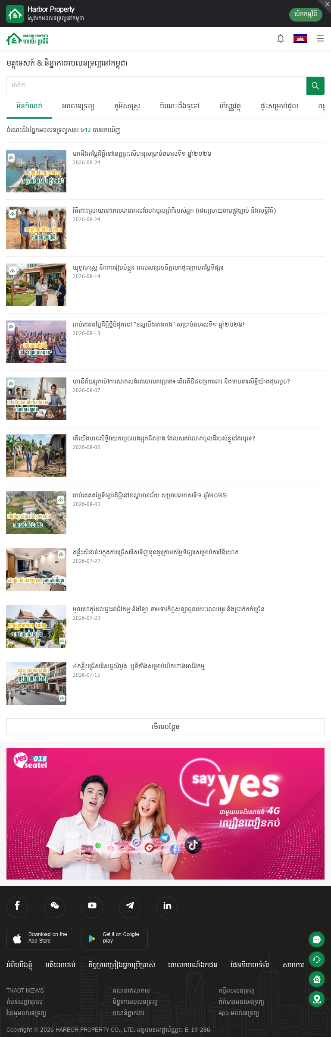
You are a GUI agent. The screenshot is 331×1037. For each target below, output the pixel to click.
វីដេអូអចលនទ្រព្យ (26, 1013)
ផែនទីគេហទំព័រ (250, 965)
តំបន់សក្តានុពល (24, 1002)
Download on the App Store (47, 938)
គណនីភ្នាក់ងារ (128, 1013)
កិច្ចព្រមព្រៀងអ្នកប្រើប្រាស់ (121, 965)
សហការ (293, 965)
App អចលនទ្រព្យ (239, 1013)
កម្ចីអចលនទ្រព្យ (237, 991)
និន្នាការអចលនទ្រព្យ (135, 1002)
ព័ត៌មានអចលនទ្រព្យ (241, 1002)
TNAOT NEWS (25, 991)
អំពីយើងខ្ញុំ (19, 965)
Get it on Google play (121, 938)
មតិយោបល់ (60, 965)
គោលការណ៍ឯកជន (193, 965)
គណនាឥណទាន (131, 991)
